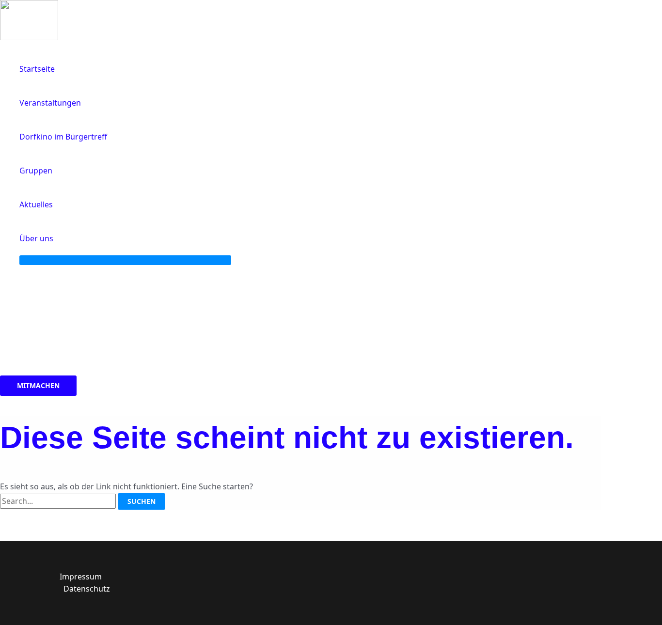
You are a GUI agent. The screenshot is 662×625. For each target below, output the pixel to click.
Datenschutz (86, 588)
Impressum (81, 576)
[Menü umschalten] (125, 260)
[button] (57, 238)
